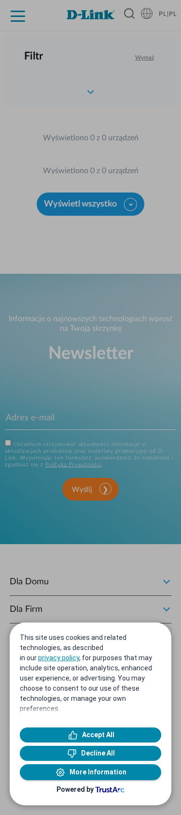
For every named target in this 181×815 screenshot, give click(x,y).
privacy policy (58, 658)
